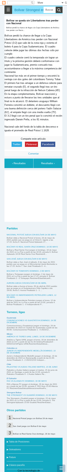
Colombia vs (12, 348)
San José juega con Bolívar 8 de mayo (27, 259)
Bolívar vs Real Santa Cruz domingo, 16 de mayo (32, 247)
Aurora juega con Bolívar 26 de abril (27, 283)
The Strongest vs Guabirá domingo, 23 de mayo (32, 395)
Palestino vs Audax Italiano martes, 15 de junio (32, 367)
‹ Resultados (19, 163)
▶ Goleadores (14, 449)
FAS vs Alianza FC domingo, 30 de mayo (27, 381)
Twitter (17, 144)
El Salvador (12, 378)
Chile (9, 364)
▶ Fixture (11, 457)
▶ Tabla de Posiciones (18, 442)
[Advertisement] (34, 195)
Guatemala (11, 318)
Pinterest (31, 144)
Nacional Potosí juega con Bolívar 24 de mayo (31, 235)
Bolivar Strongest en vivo (32, 10)
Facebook (48, 144)
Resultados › (48, 163)
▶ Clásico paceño (16, 465)
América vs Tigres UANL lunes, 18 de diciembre (31, 337)
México (10, 334)
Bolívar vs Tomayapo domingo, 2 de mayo (28, 271)
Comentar (33, 153)
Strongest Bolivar (14, 393)
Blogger (45, 470)
